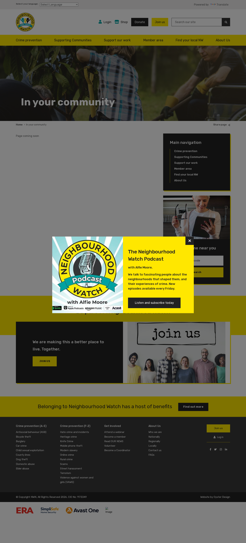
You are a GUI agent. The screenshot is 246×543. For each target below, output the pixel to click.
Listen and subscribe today (154, 303)
